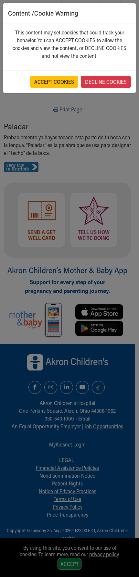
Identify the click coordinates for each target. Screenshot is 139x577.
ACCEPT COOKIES (54, 81)
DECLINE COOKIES (106, 81)
